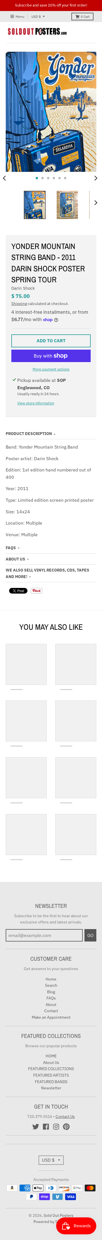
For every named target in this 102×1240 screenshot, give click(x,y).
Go (90, 935)
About (51, 1004)
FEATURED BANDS (51, 1081)
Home (51, 979)
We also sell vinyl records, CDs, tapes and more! (47, 573)
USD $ (36, 16)
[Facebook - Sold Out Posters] (45, 1126)
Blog (51, 991)
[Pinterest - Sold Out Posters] (66, 1126)
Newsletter (51, 1087)
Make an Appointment (51, 1017)
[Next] (96, 178)
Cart (85, 16)
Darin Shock (23, 288)
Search (51, 985)
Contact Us (65, 1116)
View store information (35, 403)
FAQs (11, 547)
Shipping (19, 303)
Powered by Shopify (51, 1221)
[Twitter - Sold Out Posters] (35, 1126)
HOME (51, 1056)
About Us (15, 559)
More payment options (51, 369)
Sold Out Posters (58, 1215)
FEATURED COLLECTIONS (51, 1068)
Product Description (29, 433)
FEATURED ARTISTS (51, 1075)
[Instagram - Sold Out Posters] (56, 1126)
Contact (51, 1010)
